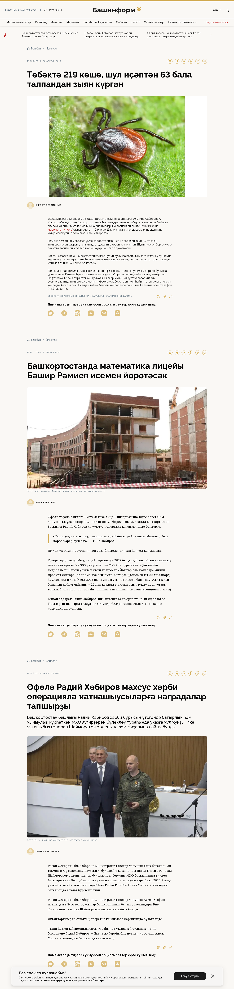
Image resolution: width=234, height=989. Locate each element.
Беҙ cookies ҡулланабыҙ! (42, 973)
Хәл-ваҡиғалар (154, 22)
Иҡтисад (41, 22)
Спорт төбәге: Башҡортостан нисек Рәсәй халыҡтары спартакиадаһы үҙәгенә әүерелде (174, 34)
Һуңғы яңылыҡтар (216, 22)
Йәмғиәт (56, 22)
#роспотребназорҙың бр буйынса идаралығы (76, 296)
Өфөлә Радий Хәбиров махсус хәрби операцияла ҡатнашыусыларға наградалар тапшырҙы (112, 34)
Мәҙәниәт (72, 22)
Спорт (135, 22)
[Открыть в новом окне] (51, 313)
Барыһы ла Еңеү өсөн (97, 22)
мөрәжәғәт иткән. (60, 229)
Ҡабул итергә (190, 976)
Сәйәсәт (121, 22)
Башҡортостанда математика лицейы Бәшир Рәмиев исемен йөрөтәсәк (50, 34)
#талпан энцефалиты (119, 296)
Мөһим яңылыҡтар (18, 22)
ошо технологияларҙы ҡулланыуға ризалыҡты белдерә (68, 980)
